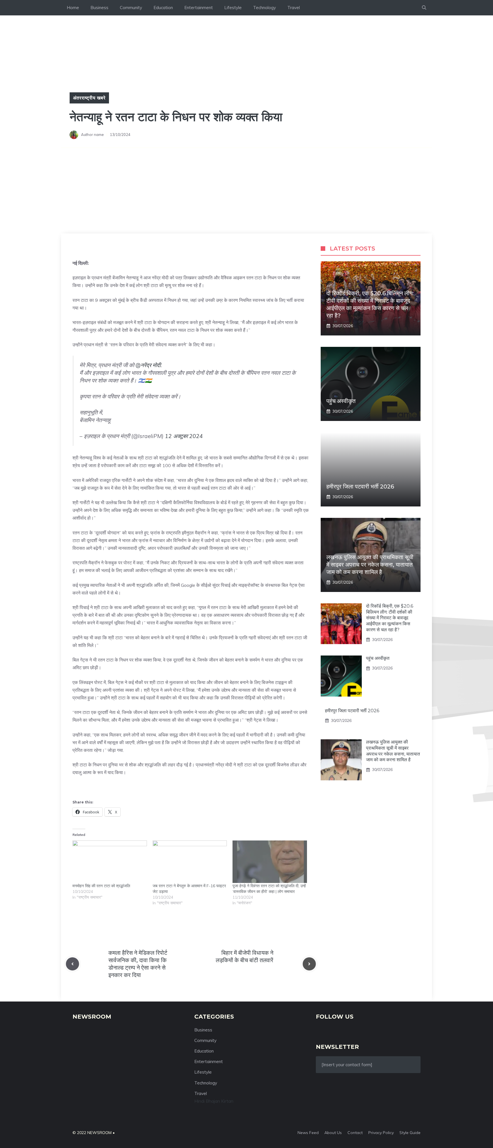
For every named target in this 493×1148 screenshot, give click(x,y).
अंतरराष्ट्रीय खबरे (89, 98)
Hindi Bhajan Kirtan (213, 1101)
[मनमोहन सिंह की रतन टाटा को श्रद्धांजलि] (109, 861)
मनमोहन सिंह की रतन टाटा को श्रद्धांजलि (101, 885)
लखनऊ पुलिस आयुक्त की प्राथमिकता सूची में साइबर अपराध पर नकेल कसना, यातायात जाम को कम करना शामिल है (369, 564)
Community (131, 7)
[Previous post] (72, 963)
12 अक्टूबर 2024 (184, 436)
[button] (424, 7)
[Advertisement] (246, 191)
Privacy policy (381, 1132)
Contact (355, 1132)
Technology (264, 7)
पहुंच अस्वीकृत (340, 401)
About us (333, 1132)
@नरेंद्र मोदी (148, 365)
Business (99, 7)
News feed (308, 1132)
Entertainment (198, 7)
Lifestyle (233, 7)
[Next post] (309, 963)
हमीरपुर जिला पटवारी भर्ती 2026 (360, 486)
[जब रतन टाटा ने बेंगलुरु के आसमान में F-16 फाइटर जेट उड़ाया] (190, 861)
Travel (293, 7)
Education (163, 7)
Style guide (410, 1132)
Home (73, 7)
